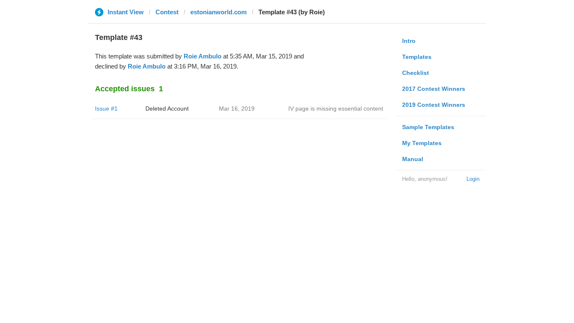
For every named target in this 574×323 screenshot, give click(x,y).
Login (472, 179)
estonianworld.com (218, 12)
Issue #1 (106, 108)
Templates (417, 56)
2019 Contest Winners (433, 104)
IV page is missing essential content (335, 108)
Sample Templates (428, 127)
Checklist (415, 72)
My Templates (422, 143)
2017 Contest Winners (433, 88)
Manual (412, 159)
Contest (167, 12)
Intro (409, 40)
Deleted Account (167, 108)
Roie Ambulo (202, 56)
